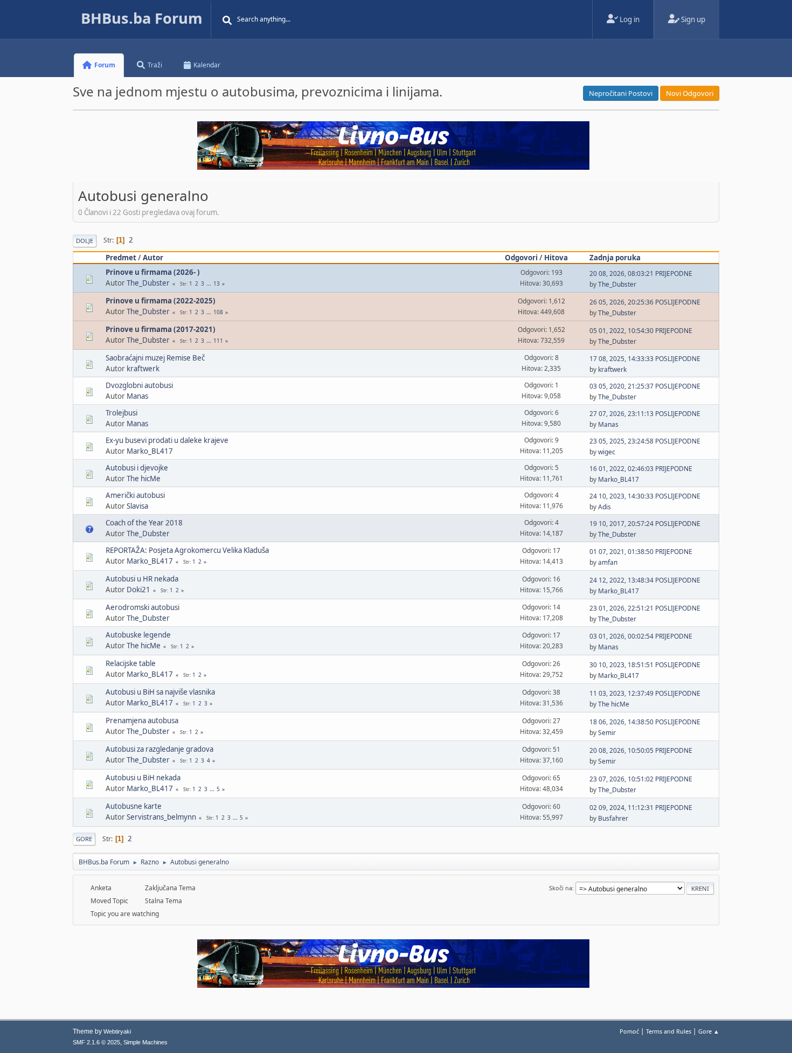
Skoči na (560, 888)
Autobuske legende (138, 635)
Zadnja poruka (615, 257)
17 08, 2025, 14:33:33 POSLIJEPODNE (644, 358)
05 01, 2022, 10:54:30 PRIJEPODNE (640, 330)
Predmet (121, 257)
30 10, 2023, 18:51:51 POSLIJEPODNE (644, 664)
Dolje (84, 241)
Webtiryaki (117, 1031)
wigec (606, 451)
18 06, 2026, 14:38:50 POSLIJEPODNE (644, 721)
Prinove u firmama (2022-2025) (161, 301)
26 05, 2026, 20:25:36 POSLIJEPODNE (644, 302)
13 (216, 283)
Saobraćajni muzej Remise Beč (155, 358)
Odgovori (521, 257)
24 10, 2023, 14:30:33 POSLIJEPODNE (644, 496)
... (209, 283)
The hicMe (144, 478)
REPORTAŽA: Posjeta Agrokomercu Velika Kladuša (187, 550)
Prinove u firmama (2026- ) (153, 272)
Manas (137, 396)
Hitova (556, 257)
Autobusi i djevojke (137, 468)
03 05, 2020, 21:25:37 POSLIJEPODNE (644, 386)
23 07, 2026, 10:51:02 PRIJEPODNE (640, 779)
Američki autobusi (135, 495)
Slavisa (137, 506)
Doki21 (138, 589)
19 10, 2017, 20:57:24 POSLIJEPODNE (644, 523)
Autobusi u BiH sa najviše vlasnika (160, 692)
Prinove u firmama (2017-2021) (161, 329)
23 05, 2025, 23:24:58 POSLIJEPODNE (644, 441)
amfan (607, 562)
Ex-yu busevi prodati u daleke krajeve (167, 440)
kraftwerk (143, 368)
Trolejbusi (121, 413)
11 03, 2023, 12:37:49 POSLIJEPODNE (644, 693)
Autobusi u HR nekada (142, 579)
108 (218, 312)
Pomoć (629, 1031)
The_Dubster (148, 283)
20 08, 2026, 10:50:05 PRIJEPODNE (640, 750)
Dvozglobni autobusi (139, 385)
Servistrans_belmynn (161, 817)
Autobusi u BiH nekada (143, 777)
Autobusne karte (134, 806)
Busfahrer (613, 818)
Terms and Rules (668, 1031)
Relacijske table (131, 663)
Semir (607, 732)
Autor (153, 257)
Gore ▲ (708, 1031)
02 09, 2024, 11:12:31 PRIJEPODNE (640, 807)
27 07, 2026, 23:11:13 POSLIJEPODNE (644, 413)
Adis (604, 506)
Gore (84, 839)
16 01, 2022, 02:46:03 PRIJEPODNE (640, 468)
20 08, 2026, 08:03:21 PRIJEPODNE (640, 273)
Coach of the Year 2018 (144, 523)
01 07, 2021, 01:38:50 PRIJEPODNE (640, 551)
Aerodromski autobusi (142, 607)
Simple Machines (145, 1042)
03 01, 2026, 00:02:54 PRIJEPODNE (640, 636)
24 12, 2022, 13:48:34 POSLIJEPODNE (644, 580)
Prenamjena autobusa (142, 720)
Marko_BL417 (150, 451)
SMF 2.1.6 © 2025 (96, 1042)
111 (218, 340)
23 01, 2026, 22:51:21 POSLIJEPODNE (644, 608)
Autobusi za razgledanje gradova (159, 749)
